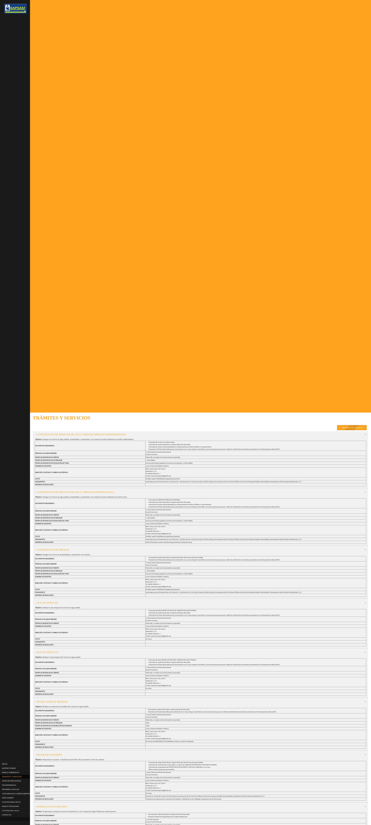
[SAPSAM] (15, 9)
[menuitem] (15, 764)
